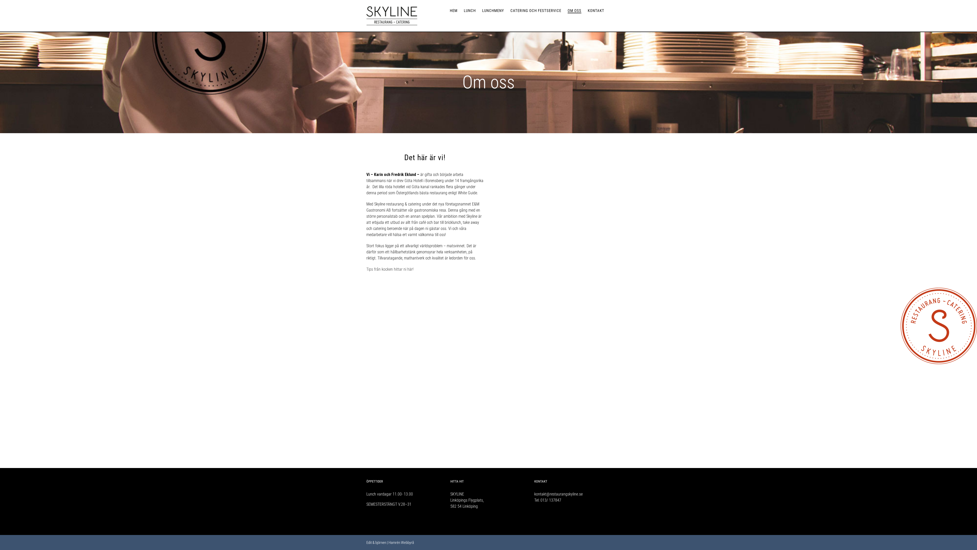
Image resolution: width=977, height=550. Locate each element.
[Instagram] (542, 519)
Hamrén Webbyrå (401, 542)
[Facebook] (535, 519)
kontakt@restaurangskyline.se (558, 494)
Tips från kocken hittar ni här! (389, 269)
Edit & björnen (376, 542)
